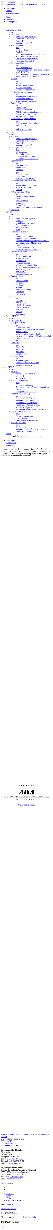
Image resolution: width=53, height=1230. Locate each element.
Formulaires (20, 294)
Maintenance (21, 261)
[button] (8, 434)
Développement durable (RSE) (28, 334)
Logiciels (14, 296)
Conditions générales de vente (27, 363)
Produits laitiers (22, 174)
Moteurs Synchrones (24, 88)
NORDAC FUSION (24, 130)
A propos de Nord (18, 323)
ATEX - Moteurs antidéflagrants (28, 112)
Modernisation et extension (26, 265)
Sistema (19, 312)
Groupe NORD (17, 320)
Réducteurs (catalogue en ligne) (28, 405)
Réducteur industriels (19, 63)
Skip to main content (9, 2)
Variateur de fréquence (24, 99)
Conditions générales (24, 365)
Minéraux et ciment (23, 187)
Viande (18, 172)
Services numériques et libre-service (30, 267)
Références (15, 210)
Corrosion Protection (24, 110)
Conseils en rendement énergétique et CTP (32, 241)
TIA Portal (20, 309)
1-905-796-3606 (16, 1159)
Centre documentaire (24, 225)
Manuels (19, 287)
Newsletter (20, 352)
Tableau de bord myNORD (26, 36)
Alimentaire (20, 167)
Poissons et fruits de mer (25, 178)
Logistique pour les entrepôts (27, 159)
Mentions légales (17, 356)
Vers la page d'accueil (26, 805)
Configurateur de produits (26, 391)
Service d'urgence (23, 269)
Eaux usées (20, 205)
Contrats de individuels (25, 247)
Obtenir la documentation (25, 431)
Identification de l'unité (25, 400)
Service (14, 216)
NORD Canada (22, 332)
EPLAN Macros (22, 307)
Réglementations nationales (26, 114)
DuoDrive (20, 52)
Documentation (17, 276)
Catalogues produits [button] (13, 30)
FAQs (18, 230)
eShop (8, 1196)
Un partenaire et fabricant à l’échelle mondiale (34, 336)
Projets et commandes (19, 411)
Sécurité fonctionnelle (24, 116)
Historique (20, 340)
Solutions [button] (9, 132)
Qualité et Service (23, 338)
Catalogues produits (18, 34)
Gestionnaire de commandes (27, 420)
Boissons (19, 170)
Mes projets (20, 378)
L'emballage (20, 203)
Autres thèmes (16, 103)
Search (13, 436)
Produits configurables (19, 380)
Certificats (20, 292)
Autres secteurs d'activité (20, 192)
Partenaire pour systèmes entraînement (30, 329)
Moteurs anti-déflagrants (25, 90)
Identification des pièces (25, 43)
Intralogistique (16, 147)
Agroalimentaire (17, 161)
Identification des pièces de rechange (30, 429)
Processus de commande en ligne (28, 249)
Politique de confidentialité (25, 1217)
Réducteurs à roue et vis (25, 61)
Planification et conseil (19, 232)
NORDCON (21, 303)
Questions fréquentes (24, 274)
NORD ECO (21, 272)
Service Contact (22, 227)
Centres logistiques (23, 154)
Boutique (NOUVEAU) (20, 394)
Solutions (14, 136)
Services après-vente (19, 252)
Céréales (19, 190)
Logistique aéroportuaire (25, 156)
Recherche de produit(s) (25, 39)
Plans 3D (19, 41)
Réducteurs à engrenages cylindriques (30, 54)
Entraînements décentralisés (26, 101)
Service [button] (9, 212)
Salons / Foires (21, 354)
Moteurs (14, 79)
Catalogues (20, 285)
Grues (18, 198)
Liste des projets (22, 418)
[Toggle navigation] (2, 26)
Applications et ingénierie (26, 238)
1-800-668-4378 (16, 1177)
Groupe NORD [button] (12, 316)
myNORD (15, 372)
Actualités (15, 343)
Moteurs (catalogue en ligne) (27, 407)
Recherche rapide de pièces (26, 403)
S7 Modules (20, 314)
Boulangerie (20, 176)
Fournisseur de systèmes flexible (23, 119)
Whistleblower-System (15, 1200)
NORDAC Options (23, 305)
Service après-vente (18, 423)
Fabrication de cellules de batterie (29, 207)
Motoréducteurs (17, 45)
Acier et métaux (22, 201)
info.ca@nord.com (8, 1143)
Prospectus (20, 283)
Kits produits (21, 125)
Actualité (19, 349)
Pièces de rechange (23, 263)
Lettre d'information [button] (8, 1209)
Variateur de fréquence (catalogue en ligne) (32, 409)
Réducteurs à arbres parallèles (27, 56)
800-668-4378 (6, 1141)
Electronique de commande (21, 92)
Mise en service (22, 258)
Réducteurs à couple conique (27, 59)
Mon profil (20, 376)
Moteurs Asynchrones (24, 85)
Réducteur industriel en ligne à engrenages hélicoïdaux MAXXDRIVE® (32, 75)
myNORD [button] (10, 367)
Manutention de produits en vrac (23, 181)
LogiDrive (20, 127)
